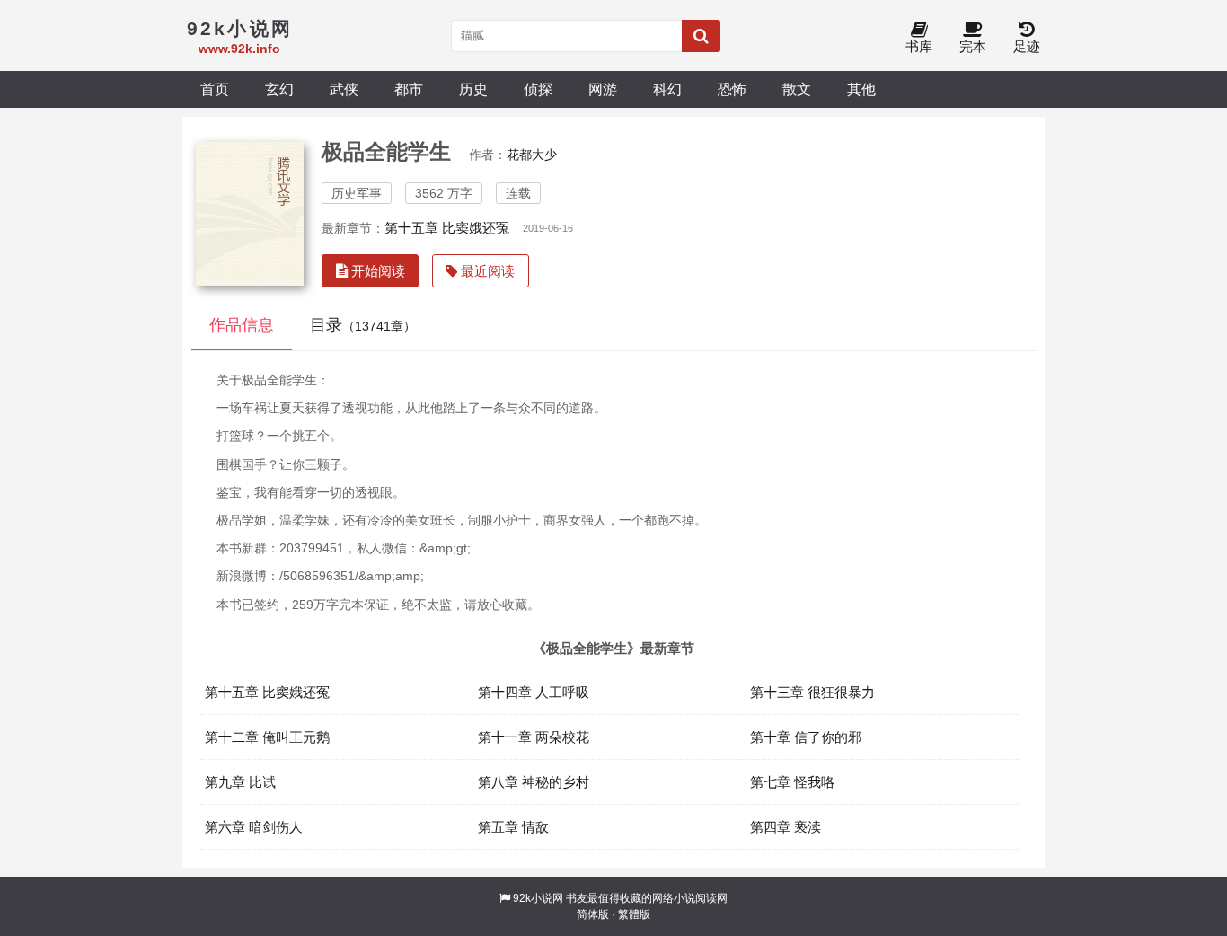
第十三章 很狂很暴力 (812, 692)
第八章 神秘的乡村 (533, 782)
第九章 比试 (240, 782)
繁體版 (634, 914)
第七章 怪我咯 (792, 782)
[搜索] (701, 36)
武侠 (344, 89)
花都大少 (532, 154)
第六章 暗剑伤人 (254, 826)
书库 (918, 46)
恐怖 (732, 89)
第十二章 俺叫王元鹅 (267, 737)
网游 (602, 89)
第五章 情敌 (513, 826)
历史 (473, 89)
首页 (214, 89)
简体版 (593, 914)
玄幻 (279, 89)
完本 (972, 46)
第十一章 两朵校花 (533, 737)
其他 (861, 89)
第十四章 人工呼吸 (533, 692)
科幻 (667, 89)
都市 (408, 89)
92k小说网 (538, 898)
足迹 (1026, 46)
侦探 (538, 89)
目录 (363, 325)
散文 (796, 89)
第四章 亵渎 (785, 826)
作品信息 (241, 325)
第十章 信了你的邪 (805, 737)
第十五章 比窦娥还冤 (446, 227)
